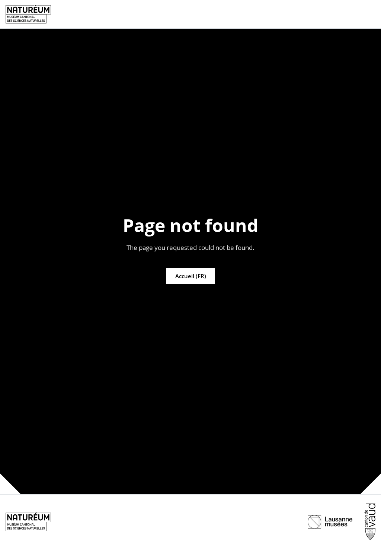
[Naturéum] (28, 14)
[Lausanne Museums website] (330, 522)
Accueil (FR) (190, 276)
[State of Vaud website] (369, 522)
